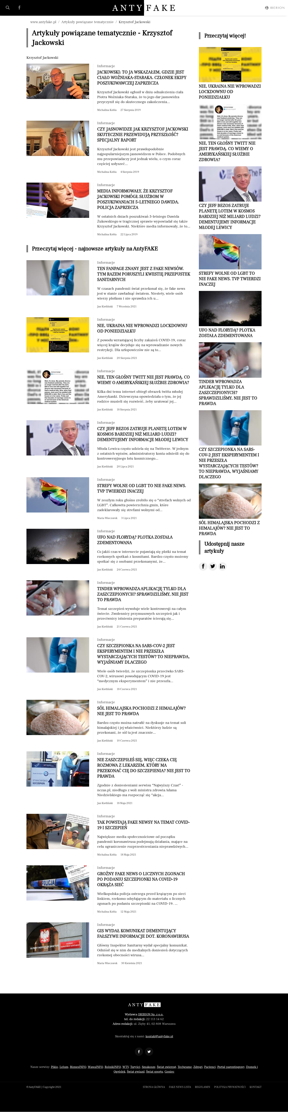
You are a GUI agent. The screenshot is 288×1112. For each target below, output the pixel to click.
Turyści (135, 1067)
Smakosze (148, 1067)
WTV (125, 1067)
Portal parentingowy (231, 1067)
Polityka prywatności (230, 1087)
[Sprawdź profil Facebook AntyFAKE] (19, 8)
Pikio (54, 1067)
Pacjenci (210, 1067)
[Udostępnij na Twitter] (212, 566)
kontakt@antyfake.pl (159, 1036)
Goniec (169, 1072)
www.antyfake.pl (43, 22)
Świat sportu (154, 1072)
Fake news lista (180, 1087)
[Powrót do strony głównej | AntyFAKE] (144, 8)
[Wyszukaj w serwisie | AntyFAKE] (8, 8)
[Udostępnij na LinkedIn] (222, 566)
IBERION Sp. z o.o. (150, 1014)
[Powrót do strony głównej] (144, 1004)
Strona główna (154, 1087)
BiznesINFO (78, 1067)
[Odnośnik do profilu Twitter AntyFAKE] (149, 1052)
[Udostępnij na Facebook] (203, 566)
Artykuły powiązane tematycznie (87, 22)
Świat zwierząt (166, 1067)
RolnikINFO (113, 1067)
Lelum (64, 1067)
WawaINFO (95, 1067)
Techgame (185, 1067)
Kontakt (256, 1087)
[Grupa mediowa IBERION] (274, 8)
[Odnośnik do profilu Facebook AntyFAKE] (139, 1052)
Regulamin (202, 1087)
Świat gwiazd (136, 1072)
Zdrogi (198, 1067)
